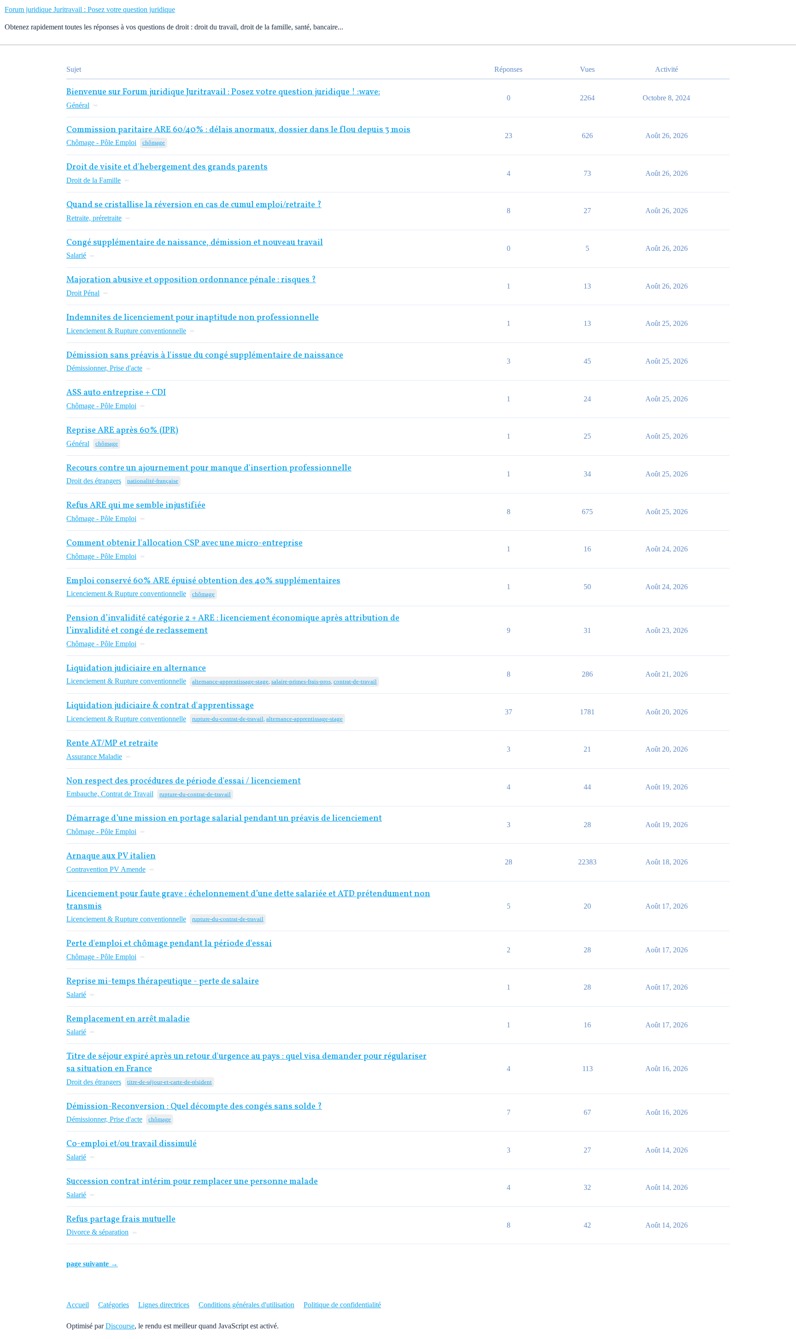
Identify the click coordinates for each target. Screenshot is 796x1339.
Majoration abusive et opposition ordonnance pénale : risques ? (191, 280)
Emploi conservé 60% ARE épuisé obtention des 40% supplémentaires (203, 581)
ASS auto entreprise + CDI (116, 393)
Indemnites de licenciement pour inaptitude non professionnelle (192, 318)
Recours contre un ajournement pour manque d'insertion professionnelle (208, 468)
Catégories (113, 1305)
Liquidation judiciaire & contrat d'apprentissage (160, 706)
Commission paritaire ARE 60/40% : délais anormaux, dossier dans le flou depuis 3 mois (238, 130)
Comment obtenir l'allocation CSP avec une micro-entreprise (184, 543)
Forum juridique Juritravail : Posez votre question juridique (90, 9)
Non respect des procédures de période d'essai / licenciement (183, 781)
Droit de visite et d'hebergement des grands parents (167, 167)
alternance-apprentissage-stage (230, 681)
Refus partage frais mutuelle (121, 1219)
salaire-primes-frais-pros (301, 681)
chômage (153, 142)
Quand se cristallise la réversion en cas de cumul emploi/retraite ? (194, 205)
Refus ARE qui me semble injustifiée (135, 505)
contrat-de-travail (355, 681)
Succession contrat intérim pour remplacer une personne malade (192, 1182)
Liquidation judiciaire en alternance (136, 668)
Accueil (77, 1305)
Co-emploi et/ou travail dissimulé (131, 1144)
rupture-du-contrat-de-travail (227, 718)
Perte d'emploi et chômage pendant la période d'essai (169, 944)
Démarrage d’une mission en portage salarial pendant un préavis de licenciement (224, 818)
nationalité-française (152, 480)
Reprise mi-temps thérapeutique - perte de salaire (162, 981)
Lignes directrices (163, 1305)
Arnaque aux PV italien (111, 856)
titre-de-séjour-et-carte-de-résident (169, 1081)
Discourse (120, 1326)
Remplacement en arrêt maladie (128, 1019)
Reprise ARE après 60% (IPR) (122, 430)
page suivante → (92, 1264)
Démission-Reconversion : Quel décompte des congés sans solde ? (194, 1107)
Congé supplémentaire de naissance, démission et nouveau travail (194, 243)
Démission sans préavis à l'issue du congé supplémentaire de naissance (204, 355)
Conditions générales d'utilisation (246, 1305)
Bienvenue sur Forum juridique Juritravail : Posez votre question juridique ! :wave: (223, 92)
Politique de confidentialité (342, 1305)
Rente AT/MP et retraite (112, 743)
